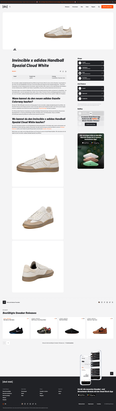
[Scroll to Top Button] (111, 373)
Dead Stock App (42, 108)
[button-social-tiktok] (110, 302)
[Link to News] (10, 7)
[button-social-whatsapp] (107, 302)
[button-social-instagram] (102, 302)
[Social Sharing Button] (4, 302)
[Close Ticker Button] (112, 2)
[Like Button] (66, 71)
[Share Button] (60, 71)
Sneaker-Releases (47, 128)
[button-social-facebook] (104, 302)
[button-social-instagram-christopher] (99, 302)
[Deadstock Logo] (5, 6)
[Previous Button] (4, 343)
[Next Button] (8, 343)
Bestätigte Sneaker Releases (19, 312)
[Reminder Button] (63, 71)
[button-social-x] (112, 302)
